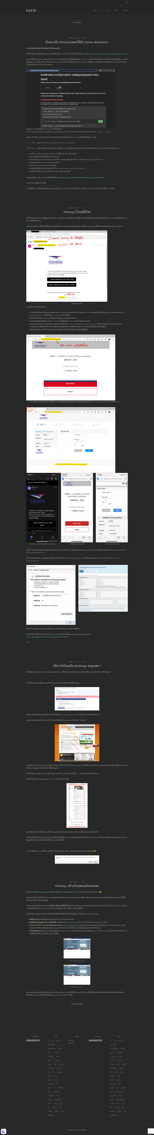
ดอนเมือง (50, 1111)
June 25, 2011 (74, 661)
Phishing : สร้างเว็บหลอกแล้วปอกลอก (77, 886)
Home (95, 10)
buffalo (50, 1052)
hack (55, 1064)
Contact (125, 10)
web (61, 1103)
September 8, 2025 (74, 38)
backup (60, 1048)
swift (49, 1091)
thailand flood (56, 1091)
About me (70, 1040)
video (55, 1103)
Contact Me (71, 1043)
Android (58, 1040)
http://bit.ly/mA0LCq (73, 925)
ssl (55, 1087)
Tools (57, 1095)
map (49, 1072)
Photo (56, 1076)
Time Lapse (50, 1095)
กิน (60, 1107)
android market (51, 1048)
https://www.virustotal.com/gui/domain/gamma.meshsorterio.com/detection (80, 177)
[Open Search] (127, 2)
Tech (108, 10)
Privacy (56, 1080)
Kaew (31, 10)
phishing (50, 1076)
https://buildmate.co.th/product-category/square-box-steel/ (108, 54)
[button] (3, 1131)
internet (59, 1068)
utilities (50, 1103)
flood (57, 1056)
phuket (49, 1080)
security (50, 1087)
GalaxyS (50, 1060)
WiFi (49, 1107)
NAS (54, 1072)
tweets (49, 1099)
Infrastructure (51, 1068)
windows (55, 1107)
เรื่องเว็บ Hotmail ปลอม (62, 892)
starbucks (61, 1087)
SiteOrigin (83, 1130)
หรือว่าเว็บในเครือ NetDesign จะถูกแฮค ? (77, 666)
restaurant (50, 1083)
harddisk (61, 1064)
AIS (53, 1040)
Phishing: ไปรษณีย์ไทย (77, 212)
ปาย (62, 1111)
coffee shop (57, 1052)
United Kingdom (58, 1099)
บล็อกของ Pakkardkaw (41, 892)
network (59, 1072)
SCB (57, 1083)
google (49, 1064)
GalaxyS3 (57, 1060)
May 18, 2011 (74, 881)
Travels (116, 10)
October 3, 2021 (73, 208)
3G (48, 1040)
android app (51, 1044)
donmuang (50, 1056)
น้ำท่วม (56, 1111)
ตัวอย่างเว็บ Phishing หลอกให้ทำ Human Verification (77, 42)
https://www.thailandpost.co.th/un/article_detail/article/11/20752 (47, 637)
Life (102, 10)
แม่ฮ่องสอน (50, 1115)
